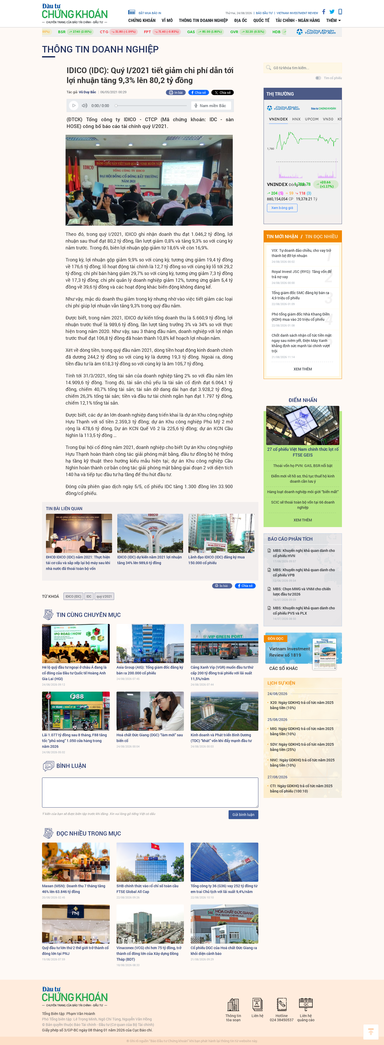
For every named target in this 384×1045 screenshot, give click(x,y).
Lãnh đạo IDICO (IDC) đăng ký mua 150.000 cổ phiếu (216, 559)
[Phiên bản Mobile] (338, 12)
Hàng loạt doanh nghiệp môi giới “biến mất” (303, 491)
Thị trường (280, 94)
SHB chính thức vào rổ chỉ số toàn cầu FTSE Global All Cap (147, 888)
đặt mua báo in (150, 13)
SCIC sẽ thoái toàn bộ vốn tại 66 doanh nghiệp (303, 505)
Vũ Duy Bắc (87, 92)
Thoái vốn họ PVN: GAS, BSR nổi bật (303, 465)
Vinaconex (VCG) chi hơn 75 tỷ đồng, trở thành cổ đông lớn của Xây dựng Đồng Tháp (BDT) (149, 953)
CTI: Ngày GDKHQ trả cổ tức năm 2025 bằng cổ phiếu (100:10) (301, 788)
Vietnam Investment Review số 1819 (289, 652)
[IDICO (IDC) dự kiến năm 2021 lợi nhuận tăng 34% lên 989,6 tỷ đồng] (150, 533)
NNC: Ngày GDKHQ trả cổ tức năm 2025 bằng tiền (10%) (302, 762)
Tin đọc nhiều (321, 236)
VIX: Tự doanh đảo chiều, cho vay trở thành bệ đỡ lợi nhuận (301, 253)
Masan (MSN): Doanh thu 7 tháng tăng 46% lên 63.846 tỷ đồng (73, 888)
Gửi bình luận (243, 814)
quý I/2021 (104, 596)
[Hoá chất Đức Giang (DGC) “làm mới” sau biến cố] (150, 711)
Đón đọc (275, 639)
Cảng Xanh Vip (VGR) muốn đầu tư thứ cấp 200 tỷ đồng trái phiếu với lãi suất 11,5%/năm (222, 673)
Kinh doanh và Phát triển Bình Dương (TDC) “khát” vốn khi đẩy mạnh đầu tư (221, 737)
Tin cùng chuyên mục (88, 614)
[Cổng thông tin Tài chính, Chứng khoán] (74, 13)
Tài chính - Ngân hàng (298, 20)
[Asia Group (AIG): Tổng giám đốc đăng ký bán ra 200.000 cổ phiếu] (150, 643)
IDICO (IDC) (73, 596)
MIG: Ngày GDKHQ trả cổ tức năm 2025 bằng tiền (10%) (302, 731)
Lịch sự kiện (281, 683)
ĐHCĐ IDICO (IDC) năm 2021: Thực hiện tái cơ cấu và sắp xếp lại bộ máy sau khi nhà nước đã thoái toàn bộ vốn (78, 562)
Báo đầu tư (264, 13)
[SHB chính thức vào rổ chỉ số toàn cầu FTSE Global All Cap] (150, 862)
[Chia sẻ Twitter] (330, 12)
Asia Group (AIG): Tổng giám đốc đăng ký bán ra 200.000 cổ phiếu (150, 670)
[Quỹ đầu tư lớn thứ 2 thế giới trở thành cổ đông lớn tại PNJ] (76, 924)
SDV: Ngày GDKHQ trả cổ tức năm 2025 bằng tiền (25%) (302, 747)
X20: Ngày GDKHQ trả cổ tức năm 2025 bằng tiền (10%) (302, 705)
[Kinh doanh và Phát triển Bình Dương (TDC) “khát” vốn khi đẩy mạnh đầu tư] (224, 711)
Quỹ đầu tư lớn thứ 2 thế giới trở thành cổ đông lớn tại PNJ (75, 950)
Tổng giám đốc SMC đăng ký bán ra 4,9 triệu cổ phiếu (300, 295)
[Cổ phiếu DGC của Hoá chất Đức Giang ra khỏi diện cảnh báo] (224, 924)
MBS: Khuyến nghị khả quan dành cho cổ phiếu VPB (304, 572)
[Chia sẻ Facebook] (321, 12)
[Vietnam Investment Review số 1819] (324, 654)
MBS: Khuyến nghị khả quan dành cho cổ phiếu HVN (304, 553)
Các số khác (283, 668)
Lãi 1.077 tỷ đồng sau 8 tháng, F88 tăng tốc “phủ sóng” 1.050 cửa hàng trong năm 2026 (74, 740)
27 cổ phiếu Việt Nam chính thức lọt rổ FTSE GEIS (303, 452)
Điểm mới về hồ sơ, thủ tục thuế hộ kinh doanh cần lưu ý (303, 479)
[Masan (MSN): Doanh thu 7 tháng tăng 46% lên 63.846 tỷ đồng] (76, 862)
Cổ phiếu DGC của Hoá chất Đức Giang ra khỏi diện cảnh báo (224, 950)
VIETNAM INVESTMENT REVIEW (297, 13)
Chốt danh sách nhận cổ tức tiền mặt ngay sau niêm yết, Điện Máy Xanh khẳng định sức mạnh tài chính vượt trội (301, 343)
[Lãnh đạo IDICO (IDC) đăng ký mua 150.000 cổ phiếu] (221, 533)
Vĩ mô (167, 20)
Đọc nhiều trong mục (88, 833)
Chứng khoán (141, 20)
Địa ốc (240, 20)
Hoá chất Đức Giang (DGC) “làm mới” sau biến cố (150, 737)
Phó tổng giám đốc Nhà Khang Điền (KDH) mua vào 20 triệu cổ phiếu (301, 317)
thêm (331, 20)
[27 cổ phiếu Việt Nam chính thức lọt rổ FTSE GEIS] (302, 425)
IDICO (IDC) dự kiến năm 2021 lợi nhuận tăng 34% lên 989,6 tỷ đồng (149, 559)
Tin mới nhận (282, 236)
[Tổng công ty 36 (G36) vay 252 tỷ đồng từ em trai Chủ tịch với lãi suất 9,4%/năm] (224, 862)
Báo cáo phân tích (290, 539)
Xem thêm (303, 368)
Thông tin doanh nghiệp (203, 20)
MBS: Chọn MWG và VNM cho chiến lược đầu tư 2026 (302, 591)
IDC (88, 596)
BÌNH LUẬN (71, 765)
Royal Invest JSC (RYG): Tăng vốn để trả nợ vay (301, 274)
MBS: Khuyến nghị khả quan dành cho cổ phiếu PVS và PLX (304, 610)
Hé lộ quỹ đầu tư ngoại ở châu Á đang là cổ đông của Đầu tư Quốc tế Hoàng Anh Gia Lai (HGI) (74, 673)
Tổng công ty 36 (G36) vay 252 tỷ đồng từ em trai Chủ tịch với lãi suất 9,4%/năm (224, 888)
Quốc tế (261, 20)
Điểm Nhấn (303, 399)
